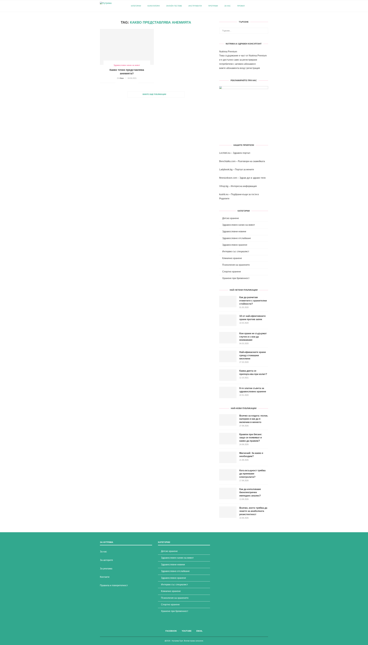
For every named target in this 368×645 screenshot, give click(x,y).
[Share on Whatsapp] (133, 83)
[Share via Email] (136, 83)
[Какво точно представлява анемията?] (127, 47)
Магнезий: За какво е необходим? (251, 454)
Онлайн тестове (174, 6)
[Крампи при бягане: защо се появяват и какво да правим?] (227, 438)
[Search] (266, 6)
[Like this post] (117, 83)
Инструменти (195, 6)
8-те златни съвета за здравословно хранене (252, 390)
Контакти (104, 577)
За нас (227, 6)
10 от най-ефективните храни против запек (252, 317)
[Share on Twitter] (124, 83)
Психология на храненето (236, 265)
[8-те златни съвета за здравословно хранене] (227, 392)
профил (241, 6)
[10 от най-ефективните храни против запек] (227, 320)
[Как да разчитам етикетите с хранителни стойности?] (227, 301)
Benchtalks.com (227, 161)
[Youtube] (259, 6)
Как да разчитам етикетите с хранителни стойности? (253, 300)
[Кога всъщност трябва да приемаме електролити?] (227, 474)
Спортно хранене (231, 271)
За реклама (106, 568)
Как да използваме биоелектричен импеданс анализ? (250, 492)
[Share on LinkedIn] (130, 83)
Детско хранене (230, 218)
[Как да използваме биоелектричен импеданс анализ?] (227, 493)
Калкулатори (153, 6)
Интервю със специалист (235, 251)
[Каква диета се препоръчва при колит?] (227, 375)
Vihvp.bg (223, 186)
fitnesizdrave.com (228, 178)
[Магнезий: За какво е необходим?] (227, 457)
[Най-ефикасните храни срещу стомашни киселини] (227, 356)
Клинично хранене (232, 258)
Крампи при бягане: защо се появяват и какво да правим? (250, 437)
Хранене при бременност (235, 278)
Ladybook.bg (225, 169)
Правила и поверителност (114, 585)
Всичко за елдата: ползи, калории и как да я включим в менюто (253, 418)
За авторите (106, 560)
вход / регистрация (250, 68)
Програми (213, 6)
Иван (122, 78)
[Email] (262, 6)
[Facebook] (256, 6)
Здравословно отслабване (236, 238)
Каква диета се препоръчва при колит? (253, 372)
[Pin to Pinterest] (127, 83)
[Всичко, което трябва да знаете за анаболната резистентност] (227, 512)
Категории (136, 6)
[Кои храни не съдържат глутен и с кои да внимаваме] (227, 337)
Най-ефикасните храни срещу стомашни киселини (252, 355)
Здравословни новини (234, 231)
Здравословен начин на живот (238, 225)
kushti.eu (223, 194)
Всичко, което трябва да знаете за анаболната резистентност (253, 511)
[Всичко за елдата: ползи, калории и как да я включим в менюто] (227, 420)
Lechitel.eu (224, 153)
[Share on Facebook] (121, 83)
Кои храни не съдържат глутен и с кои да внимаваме (253, 336)
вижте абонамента (229, 68)
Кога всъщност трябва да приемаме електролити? (252, 473)
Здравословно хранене (234, 245)
